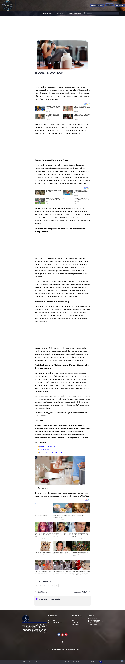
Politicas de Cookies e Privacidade (78, 619)
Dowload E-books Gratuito (75, 13)
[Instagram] (62, 634)
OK (100, 661)
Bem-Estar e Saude (47, 13)
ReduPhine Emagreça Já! (47, 447)
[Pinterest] (66, 634)
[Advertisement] (62, 27)
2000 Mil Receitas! (45, 450)
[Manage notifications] (122, 661)
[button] (36, 585)
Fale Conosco (75, 624)
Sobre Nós (75, 622)
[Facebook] (58, 634)
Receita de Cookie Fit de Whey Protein (51, 453)
